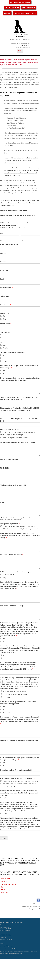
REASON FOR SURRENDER (11, 555)
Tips (2, 887)
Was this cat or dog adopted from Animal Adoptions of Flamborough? (19, 367)
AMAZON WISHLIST (12, 7)
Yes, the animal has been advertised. (14, 691)
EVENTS (4, 881)
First (1, 240)
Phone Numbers (6, 287)
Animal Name (5, 296)
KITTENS (7, 13)
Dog (4, 319)
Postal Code (5, 270)
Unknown (6, 361)
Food (2, 502)
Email (2, 279)
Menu (20, 51)
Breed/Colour (5, 305)
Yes (4, 335)
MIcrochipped (5, 332)
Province (3, 262)
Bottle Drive (4, 892)
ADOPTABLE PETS (28, 7)
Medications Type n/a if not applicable (13, 485)
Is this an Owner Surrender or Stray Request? (17, 572)
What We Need (5, 878)
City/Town (4, 253)
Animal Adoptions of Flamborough (20, 40)
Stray (4, 577)
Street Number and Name (9, 244)
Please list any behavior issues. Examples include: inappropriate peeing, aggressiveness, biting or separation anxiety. (20, 535)
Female (5, 348)
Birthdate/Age (5, 323)
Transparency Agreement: (10, 524)
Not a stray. (6, 697)
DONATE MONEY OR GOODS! (20, 2)
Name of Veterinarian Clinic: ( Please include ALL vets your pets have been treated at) (19, 398)
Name (2, 234)
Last (22, 240)
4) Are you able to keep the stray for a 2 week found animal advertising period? (18, 703)
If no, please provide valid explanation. (15, 438)
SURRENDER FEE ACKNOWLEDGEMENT (17, 778)
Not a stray (6, 712)
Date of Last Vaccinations (9, 459)
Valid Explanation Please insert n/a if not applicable (18, 442)
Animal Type (5, 313)
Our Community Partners (8, 884)
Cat (4, 316)
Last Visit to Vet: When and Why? (12, 606)
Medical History (6, 468)
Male (4, 345)
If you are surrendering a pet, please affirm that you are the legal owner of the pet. (19, 759)
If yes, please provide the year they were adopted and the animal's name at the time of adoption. (19, 379)
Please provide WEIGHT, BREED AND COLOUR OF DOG (19, 420)
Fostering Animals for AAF (25, 13)
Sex (2, 342)
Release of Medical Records (10, 429)
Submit (4, 838)
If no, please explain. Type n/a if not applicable (16, 770)
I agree (5, 798)
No (4, 338)
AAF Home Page (6, 890)
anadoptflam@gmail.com (23, 47)
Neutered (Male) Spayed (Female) (12, 352)
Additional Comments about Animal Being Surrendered (19, 740)
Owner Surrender (8, 574)
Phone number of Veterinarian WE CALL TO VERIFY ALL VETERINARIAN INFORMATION (19, 409)
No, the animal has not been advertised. (15, 694)
